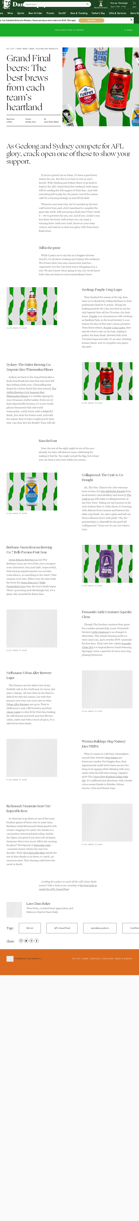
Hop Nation (111, 757)
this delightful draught (113, 491)
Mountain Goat (42, 845)
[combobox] (57, 4)
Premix (50, 13)
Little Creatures (100, 632)
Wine (10, 13)
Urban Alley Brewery (18, 704)
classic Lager (13, 712)
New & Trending (78, 13)
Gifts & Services (117, 13)
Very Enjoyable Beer (34, 852)
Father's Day (98, 13)
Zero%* (62, 13)
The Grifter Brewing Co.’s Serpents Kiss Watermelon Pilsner (31, 392)
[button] (101, 4)
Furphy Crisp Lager (114, 327)
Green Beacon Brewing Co (23, 559)
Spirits (20, 13)
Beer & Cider (35, 13)
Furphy (93, 316)
